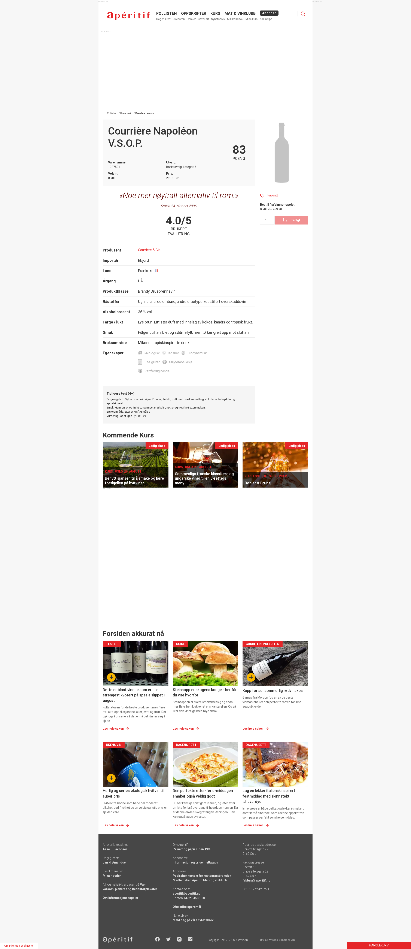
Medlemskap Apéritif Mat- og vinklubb (200, 880)
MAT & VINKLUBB (240, 13)
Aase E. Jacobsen (115, 849)
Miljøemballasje (180, 362)
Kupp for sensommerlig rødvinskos (273, 690)
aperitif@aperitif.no (187, 893)
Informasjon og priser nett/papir (196, 862)
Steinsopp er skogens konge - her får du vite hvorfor (205, 692)
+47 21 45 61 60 (194, 898)
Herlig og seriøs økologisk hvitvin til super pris (133, 793)
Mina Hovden (112, 875)
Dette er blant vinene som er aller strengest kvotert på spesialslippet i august (134, 695)
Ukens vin (179, 19)
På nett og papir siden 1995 (192, 849)
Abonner (269, 13)
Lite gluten (152, 362)
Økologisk (152, 353)
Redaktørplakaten (145, 889)
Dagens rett (163, 19)
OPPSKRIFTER (193, 13)
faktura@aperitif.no (256, 880)
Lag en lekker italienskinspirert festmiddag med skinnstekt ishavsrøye (269, 796)
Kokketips (266, 19)
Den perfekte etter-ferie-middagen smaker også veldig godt (203, 793)
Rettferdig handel (157, 371)
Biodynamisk (197, 353)
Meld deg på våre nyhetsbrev (193, 920)
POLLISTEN (166, 13)
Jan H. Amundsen (115, 862)
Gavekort (203, 19)
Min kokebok (235, 19)
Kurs (215, 13)
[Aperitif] (128, 16)
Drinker (191, 19)
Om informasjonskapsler (120, 898)
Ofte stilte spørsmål (187, 907)
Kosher (173, 353)
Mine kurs (252, 19)
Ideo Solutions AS (283, 940)
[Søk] (303, 13)
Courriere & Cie (149, 250)
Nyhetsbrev (218, 19)
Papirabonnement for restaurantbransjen (202, 875)
